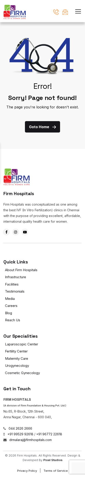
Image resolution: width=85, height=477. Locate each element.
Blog (8, 313)
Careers (11, 306)
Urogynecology (17, 365)
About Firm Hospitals (21, 270)
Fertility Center (16, 351)
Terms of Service (56, 470)
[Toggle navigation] (78, 11)
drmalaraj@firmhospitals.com (30, 440)
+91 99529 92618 (20, 434)
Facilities (12, 284)
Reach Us (12, 320)
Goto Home (39, 127)
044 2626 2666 (20, 428)
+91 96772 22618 (49, 434)
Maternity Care (16, 358)
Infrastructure (15, 277)
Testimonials (14, 291)
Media (10, 298)
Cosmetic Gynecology (22, 373)
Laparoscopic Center (21, 344)
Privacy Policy (27, 470)
